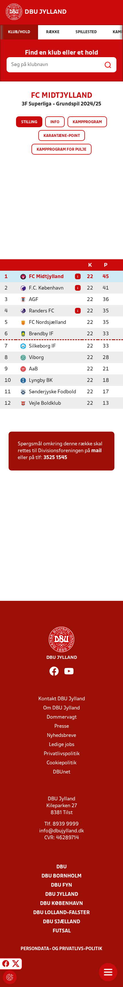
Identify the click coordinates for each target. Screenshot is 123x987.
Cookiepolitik (61, 763)
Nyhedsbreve (61, 735)
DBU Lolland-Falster (61, 912)
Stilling (29, 122)
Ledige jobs (61, 744)
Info (54, 122)
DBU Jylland (61, 894)
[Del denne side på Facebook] (5, 964)
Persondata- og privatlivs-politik (61, 949)
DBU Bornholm (61, 876)
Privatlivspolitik (62, 753)
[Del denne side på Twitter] (15, 964)
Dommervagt (62, 717)
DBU (61, 867)
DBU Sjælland (61, 922)
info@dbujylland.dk (61, 831)
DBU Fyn (61, 885)
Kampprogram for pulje (61, 149)
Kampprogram (87, 122)
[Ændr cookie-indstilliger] (10, 977)
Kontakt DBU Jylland (61, 699)
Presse (61, 726)
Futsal (62, 931)
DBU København (61, 903)
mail (96, 450)
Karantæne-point (61, 136)
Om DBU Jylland (61, 708)
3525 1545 (55, 457)
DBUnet (61, 772)
